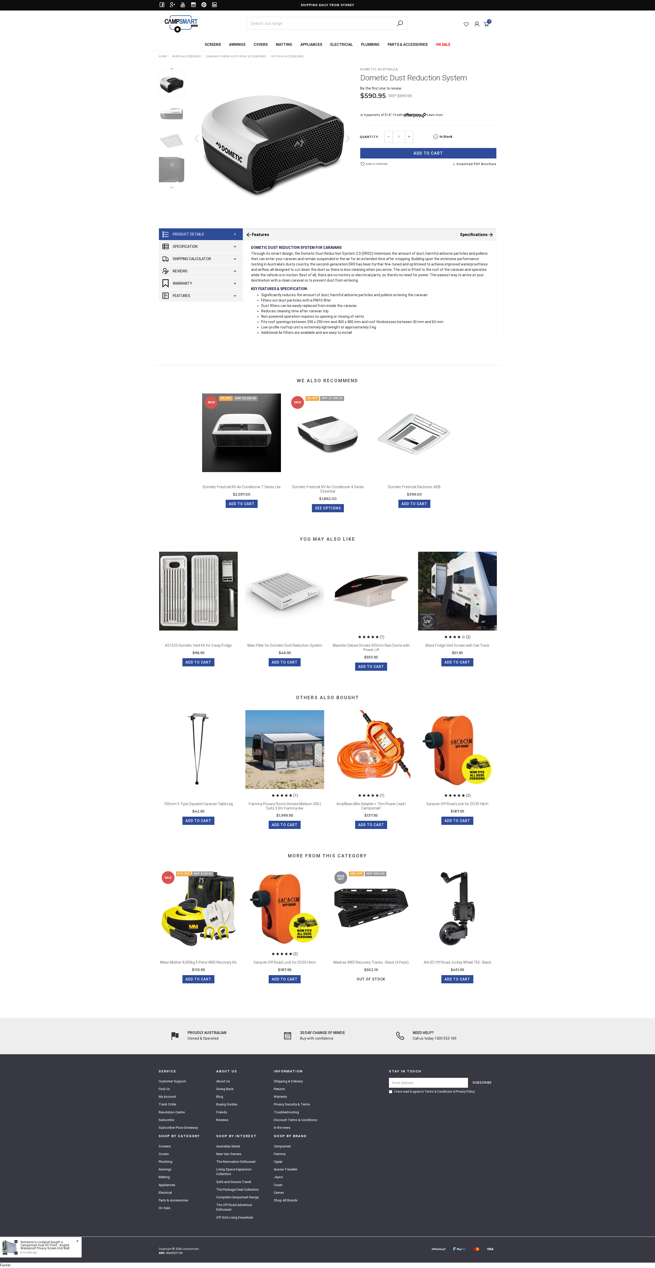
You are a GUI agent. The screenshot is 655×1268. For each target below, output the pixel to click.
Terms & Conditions (438, 1091)
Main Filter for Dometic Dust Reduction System (284, 645)
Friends (221, 1112)
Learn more (435, 115)
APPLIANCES (311, 44)
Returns (279, 1089)
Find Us (164, 1089)
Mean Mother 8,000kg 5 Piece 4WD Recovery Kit (198, 962)
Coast (278, 1185)
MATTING (284, 44)
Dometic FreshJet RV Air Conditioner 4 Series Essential (328, 489)
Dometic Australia (379, 69)
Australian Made (228, 1146)
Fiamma (280, 1154)
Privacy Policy (465, 1091)
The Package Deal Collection (237, 1189)
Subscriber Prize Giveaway (178, 1128)
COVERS (261, 44)
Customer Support (172, 1081)
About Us (223, 1081)
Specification (185, 246)
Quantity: (369, 136)
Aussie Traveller (285, 1169)
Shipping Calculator (192, 259)
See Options (328, 508)
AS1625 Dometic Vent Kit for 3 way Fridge (198, 645)
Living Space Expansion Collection (234, 1171)
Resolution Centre (172, 1112)
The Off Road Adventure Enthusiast (234, 1207)
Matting (164, 1177)
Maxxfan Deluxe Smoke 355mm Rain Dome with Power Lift (371, 647)
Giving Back (225, 1089)
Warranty (182, 283)
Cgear (278, 1162)
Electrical (165, 1193)
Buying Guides (226, 1104)
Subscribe (166, 1120)
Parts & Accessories (173, 1200)
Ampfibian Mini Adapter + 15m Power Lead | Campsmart (371, 806)
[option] (272, 143)
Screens (165, 1146)
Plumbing (165, 1162)
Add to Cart (428, 153)
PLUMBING (370, 44)
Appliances (167, 1185)
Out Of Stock (371, 979)
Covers (164, 1154)
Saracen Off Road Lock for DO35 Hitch (457, 804)
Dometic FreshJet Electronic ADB (414, 487)
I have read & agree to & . (434, 1091)
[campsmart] (181, 24)
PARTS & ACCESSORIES (408, 44)
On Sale (164, 1208)
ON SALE (443, 44)
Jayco (278, 1177)
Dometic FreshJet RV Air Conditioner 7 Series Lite (241, 487)
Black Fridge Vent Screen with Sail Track (457, 645)
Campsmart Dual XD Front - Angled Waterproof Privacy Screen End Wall (45, 1246)
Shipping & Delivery (288, 1081)
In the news (282, 1128)
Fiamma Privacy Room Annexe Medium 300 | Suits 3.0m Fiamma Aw (285, 806)
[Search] (399, 23)
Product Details (188, 234)
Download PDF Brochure (476, 164)
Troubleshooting (286, 1112)
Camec (279, 1193)
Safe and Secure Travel (233, 1182)
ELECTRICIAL (341, 44)
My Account (167, 1097)
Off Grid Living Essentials (234, 1217)
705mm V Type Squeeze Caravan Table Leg (198, 804)
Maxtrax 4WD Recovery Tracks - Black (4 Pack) (371, 962)
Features (181, 296)
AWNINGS (237, 44)
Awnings (165, 1169)
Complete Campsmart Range (237, 1197)
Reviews (180, 271)
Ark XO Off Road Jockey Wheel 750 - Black (457, 962)
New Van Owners (228, 1154)
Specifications (474, 234)
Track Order (167, 1104)
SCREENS (213, 44)
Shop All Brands (286, 1200)
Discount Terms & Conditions (295, 1120)
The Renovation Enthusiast (236, 1162)
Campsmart (282, 1146)
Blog (219, 1097)
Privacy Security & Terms (292, 1104)
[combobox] (326, 23)
